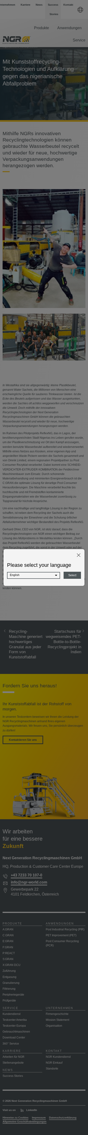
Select (72, 575)
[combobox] (33, 575)
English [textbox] (14, 575)
